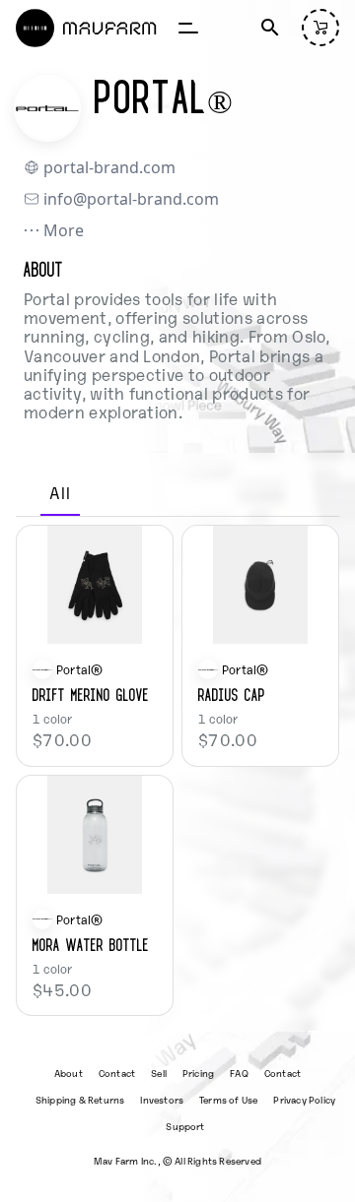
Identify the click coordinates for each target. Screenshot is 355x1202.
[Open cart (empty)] (320, 27)
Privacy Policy (304, 1099)
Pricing (198, 1072)
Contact (117, 1072)
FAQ (239, 1072)
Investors (161, 1099)
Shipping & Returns (80, 1099)
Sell (159, 1072)
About (68, 1072)
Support (185, 1125)
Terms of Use (228, 1099)
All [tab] (59, 492)
